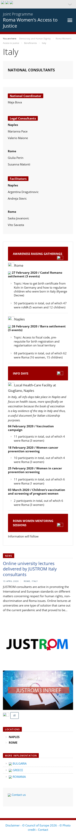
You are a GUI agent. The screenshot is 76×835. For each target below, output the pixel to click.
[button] (38, 4)
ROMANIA (19, 777)
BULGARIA (19, 763)
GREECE (17, 770)
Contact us (18, 795)
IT (14, 715)
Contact (43, 830)
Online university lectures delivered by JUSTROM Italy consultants (30, 568)
